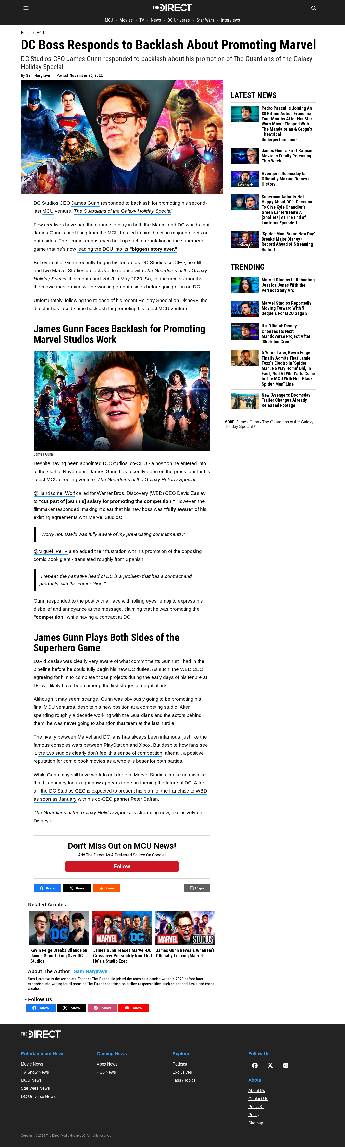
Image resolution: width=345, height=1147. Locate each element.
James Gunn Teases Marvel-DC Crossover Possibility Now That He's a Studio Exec (122, 955)
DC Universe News (38, 1096)
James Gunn (85, 203)
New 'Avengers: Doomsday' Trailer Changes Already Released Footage (286, 400)
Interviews (230, 20)
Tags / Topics (184, 1080)
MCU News (31, 1080)
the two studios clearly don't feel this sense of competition (100, 753)
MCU (109, 20)
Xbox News (107, 1064)
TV (141, 20)
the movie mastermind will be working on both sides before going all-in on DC (117, 286)
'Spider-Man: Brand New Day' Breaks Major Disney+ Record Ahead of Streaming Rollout (288, 241)
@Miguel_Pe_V (51, 551)
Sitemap (255, 1123)
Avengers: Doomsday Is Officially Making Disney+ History (285, 178)
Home (26, 33)
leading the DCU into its (127, 249)
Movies (126, 20)
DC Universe (179, 20)
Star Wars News (35, 1088)
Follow (43, 1008)
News (156, 20)
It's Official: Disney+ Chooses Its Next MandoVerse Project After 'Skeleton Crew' (286, 333)
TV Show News (35, 1072)
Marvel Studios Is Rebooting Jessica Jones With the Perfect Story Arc (288, 285)
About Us (256, 1090)
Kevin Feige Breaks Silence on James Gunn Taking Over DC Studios (58, 955)
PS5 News (106, 1072)
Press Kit (256, 1107)
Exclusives (182, 1072)
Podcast (180, 1064)
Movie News (32, 1064)
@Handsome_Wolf (54, 493)
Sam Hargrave (38, 75)
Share (50, 888)
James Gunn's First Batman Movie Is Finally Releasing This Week (287, 155)
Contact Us (258, 1099)
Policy (253, 1115)
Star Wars (205, 20)
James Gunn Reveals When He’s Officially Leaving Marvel (185, 953)
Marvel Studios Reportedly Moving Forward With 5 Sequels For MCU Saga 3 (286, 308)
